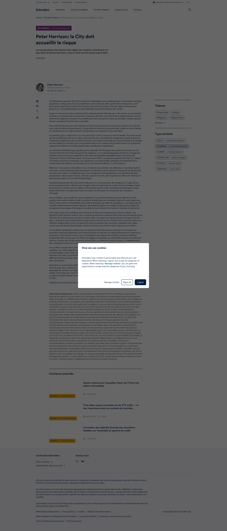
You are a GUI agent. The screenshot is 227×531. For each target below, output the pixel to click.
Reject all (127, 282)
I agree (140, 282)
